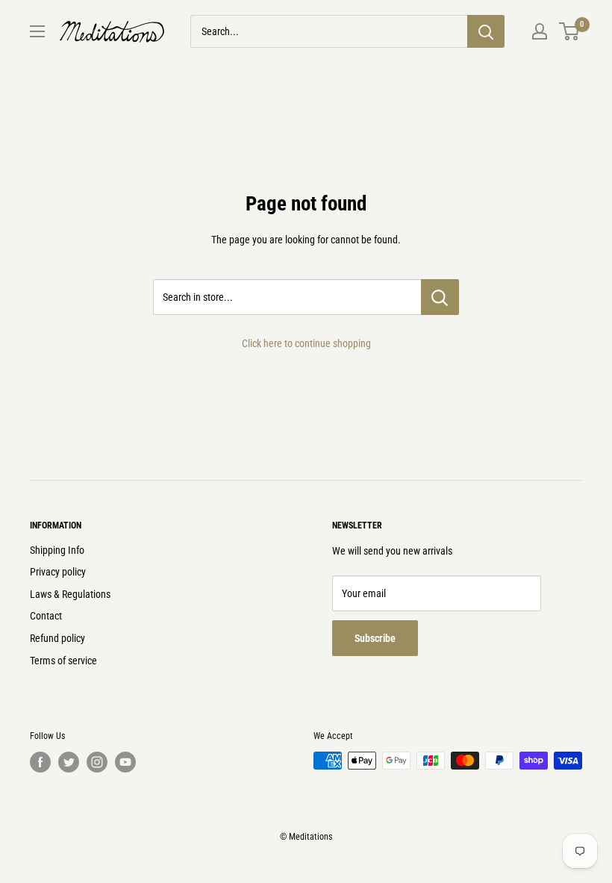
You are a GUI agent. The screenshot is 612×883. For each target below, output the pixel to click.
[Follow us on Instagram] (97, 762)
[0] (570, 31)
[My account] (539, 31)
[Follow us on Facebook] (40, 762)
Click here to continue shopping (306, 343)
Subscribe (375, 638)
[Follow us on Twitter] (68, 762)
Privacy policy (58, 572)
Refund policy (57, 638)
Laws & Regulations (70, 594)
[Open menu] (37, 31)
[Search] (486, 31)
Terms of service (63, 661)
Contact (46, 616)
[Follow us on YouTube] (125, 762)
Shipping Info (57, 550)
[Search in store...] (440, 297)
